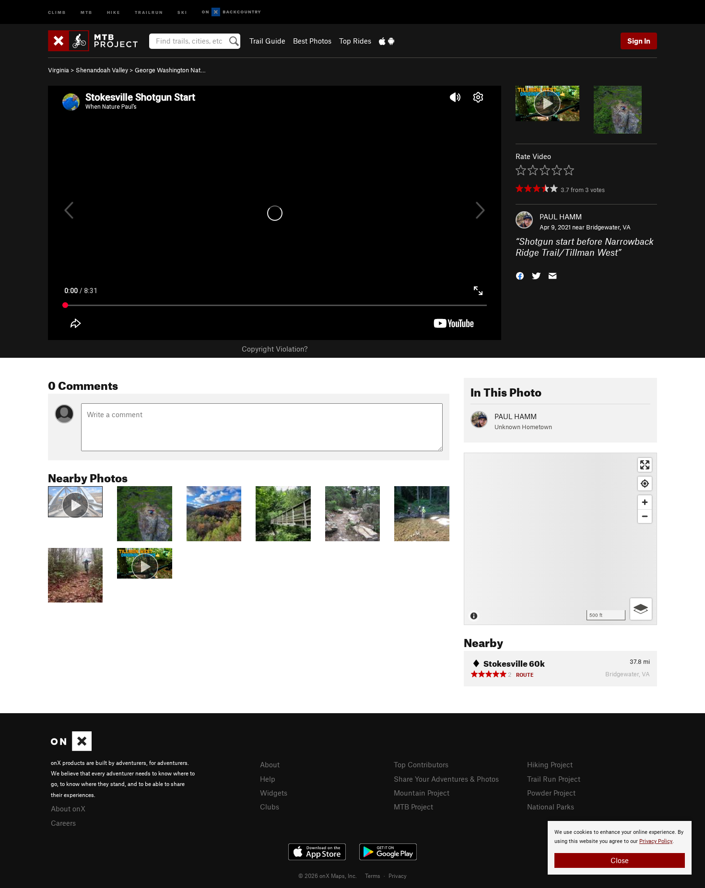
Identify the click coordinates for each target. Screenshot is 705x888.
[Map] (560, 539)
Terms (372, 875)
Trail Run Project (553, 778)
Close (620, 860)
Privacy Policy (655, 841)
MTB (87, 12)
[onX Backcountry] (231, 12)
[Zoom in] (645, 502)
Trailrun (149, 12)
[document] (619, 848)
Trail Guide (267, 40)
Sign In (638, 40)
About (270, 764)
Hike (113, 12)
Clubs (269, 806)
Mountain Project (421, 792)
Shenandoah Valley (102, 70)
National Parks (550, 806)
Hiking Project (550, 764)
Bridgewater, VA (608, 227)
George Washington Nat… (170, 70)
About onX (68, 808)
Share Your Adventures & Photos (446, 778)
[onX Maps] (71, 748)
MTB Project (413, 806)
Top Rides (355, 40)
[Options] (641, 609)
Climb (57, 12)
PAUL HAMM (561, 216)
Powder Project (551, 792)
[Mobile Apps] (386, 40)
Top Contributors (421, 764)
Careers (63, 823)
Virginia (58, 70)
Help (267, 778)
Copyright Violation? (274, 348)
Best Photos (312, 40)
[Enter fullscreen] (645, 465)
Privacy (397, 875)
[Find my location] (645, 483)
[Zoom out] (645, 516)
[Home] (97, 40)
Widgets (273, 792)
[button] (520, 274)
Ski (182, 12)
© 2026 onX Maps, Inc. (327, 875)
